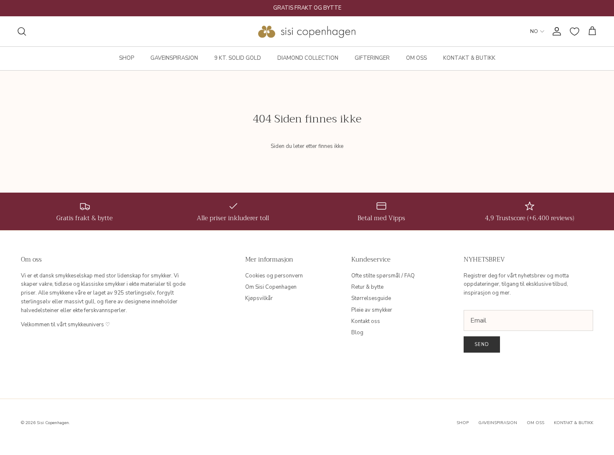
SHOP (126, 58)
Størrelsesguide (371, 298)
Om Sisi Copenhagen (271, 287)
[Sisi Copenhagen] (307, 31)
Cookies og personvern (274, 276)
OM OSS (416, 58)
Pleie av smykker (371, 310)
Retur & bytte (367, 287)
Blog (357, 332)
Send (481, 344)
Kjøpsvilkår (259, 298)
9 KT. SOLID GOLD (237, 58)
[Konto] (555, 31)
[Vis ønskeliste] (574, 31)
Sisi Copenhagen (53, 423)
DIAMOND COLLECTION (307, 58)
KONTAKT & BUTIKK (469, 58)
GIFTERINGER (372, 58)
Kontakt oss (365, 321)
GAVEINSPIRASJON (174, 58)
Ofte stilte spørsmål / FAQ (383, 276)
